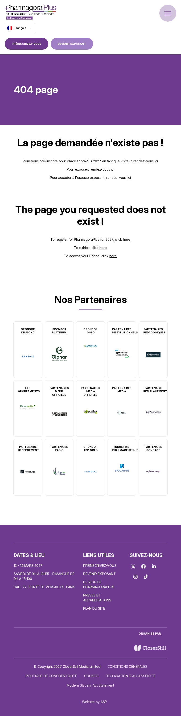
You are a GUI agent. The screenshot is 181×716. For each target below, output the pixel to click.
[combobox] (20, 28)
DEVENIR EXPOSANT (72, 43)
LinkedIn (153, 566)
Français (20, 28)
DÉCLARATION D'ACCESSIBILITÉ (130, 676)
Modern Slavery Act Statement (90, 685)
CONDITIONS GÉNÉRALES (127, 666)
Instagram (135, 576)
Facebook (143, 566)
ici (156, 161)
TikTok (145, 576)
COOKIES (91, 676)
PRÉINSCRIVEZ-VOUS (26, 43)
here (126, 239)
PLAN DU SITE (94, 608)
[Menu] (167, 13)
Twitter (133, 566)
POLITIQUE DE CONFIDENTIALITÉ (51, 676)
